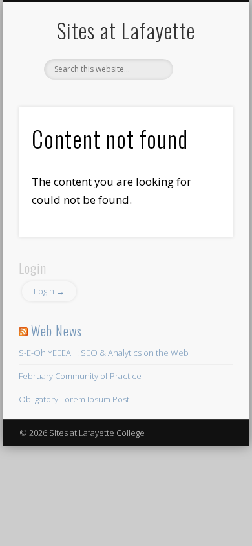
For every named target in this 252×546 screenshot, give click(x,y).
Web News (56, 330)
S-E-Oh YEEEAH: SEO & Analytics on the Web (104, 352)
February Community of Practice (80, 376)
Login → (49, 291)
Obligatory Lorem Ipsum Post (74, 399)
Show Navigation (202, 115)
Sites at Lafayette (126, 30)
